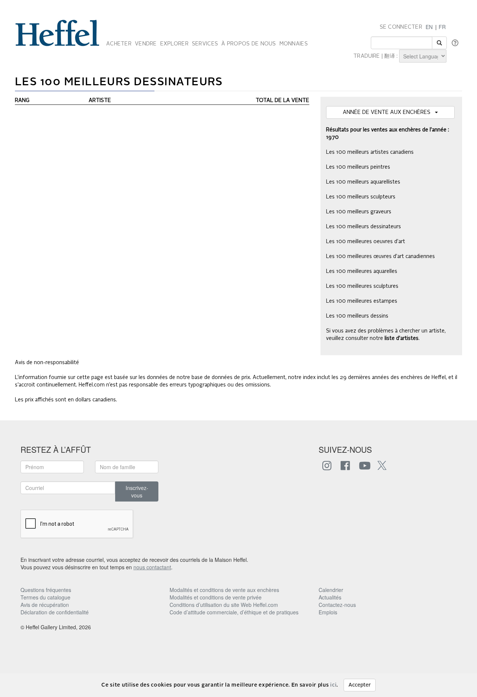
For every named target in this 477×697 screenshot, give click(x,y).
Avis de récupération (44, 604)
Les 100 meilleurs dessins (357, 316)
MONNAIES (293, 44)
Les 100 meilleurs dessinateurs (363, 226)
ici (333, 685)
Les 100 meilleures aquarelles (361, 271)
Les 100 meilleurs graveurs (358, 211)
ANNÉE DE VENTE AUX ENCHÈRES (389, 112)
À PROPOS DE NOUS (248, 44)
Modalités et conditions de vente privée (216, 597)
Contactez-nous (337, 604)
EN (429, 27)
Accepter (359, 685)
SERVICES (205, 44)
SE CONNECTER (401, 27)
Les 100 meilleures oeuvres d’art (365, 241)
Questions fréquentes (45, 589)
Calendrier (331, 589)
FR (442, 27)
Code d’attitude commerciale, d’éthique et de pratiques (234, 612)
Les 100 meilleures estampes (361, 301)
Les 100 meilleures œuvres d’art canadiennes (380, 256)
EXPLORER (174, 44)
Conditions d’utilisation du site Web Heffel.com (224, 604)
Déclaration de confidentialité (54, 612)
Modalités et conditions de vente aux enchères (224, 589)
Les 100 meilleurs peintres (358, 167)
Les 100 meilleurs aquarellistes (363, 182)
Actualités (330, 597)
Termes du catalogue (45, 597)
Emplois (328, 612)
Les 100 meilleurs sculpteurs (360, 197)
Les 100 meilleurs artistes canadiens (370, 152)
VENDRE (146, 44)
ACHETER (119, 44)
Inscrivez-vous (137, 491)
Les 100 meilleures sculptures (362, 286)
